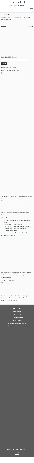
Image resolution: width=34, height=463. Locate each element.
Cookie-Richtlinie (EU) (17, 314)
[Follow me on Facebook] (4, 9)
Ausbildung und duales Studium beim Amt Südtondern (17, 232)
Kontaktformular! (5, 215)
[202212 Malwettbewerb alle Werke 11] (17, 39)
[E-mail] (3, 9)
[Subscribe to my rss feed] (1, 9)
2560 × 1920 (25, 17)
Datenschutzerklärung (6, 277)
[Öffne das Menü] (31, 9)
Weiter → (31, 26)
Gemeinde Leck (17, 2)
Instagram (17, 454)
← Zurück (3, 26)
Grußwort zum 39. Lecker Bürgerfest (13, 224)
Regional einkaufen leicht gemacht (9, 300)
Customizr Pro (25, 460)
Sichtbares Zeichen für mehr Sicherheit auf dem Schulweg (18, 226)
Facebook (17, 452)
